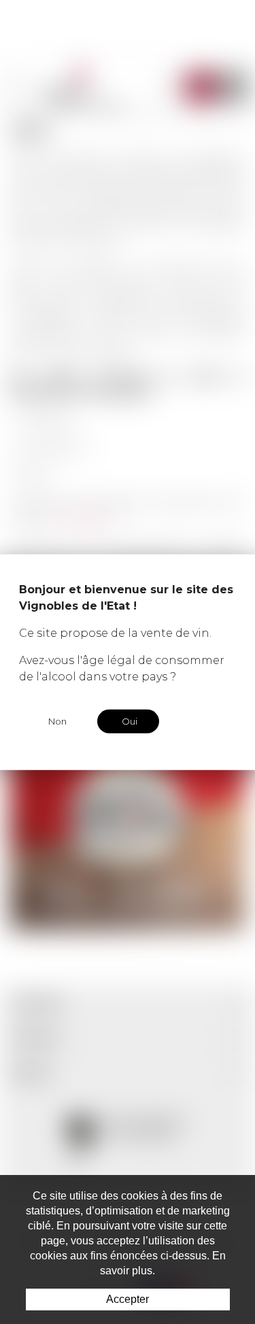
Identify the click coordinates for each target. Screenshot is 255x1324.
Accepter (127, 1299)
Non (57, 721)
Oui (129, 721)
